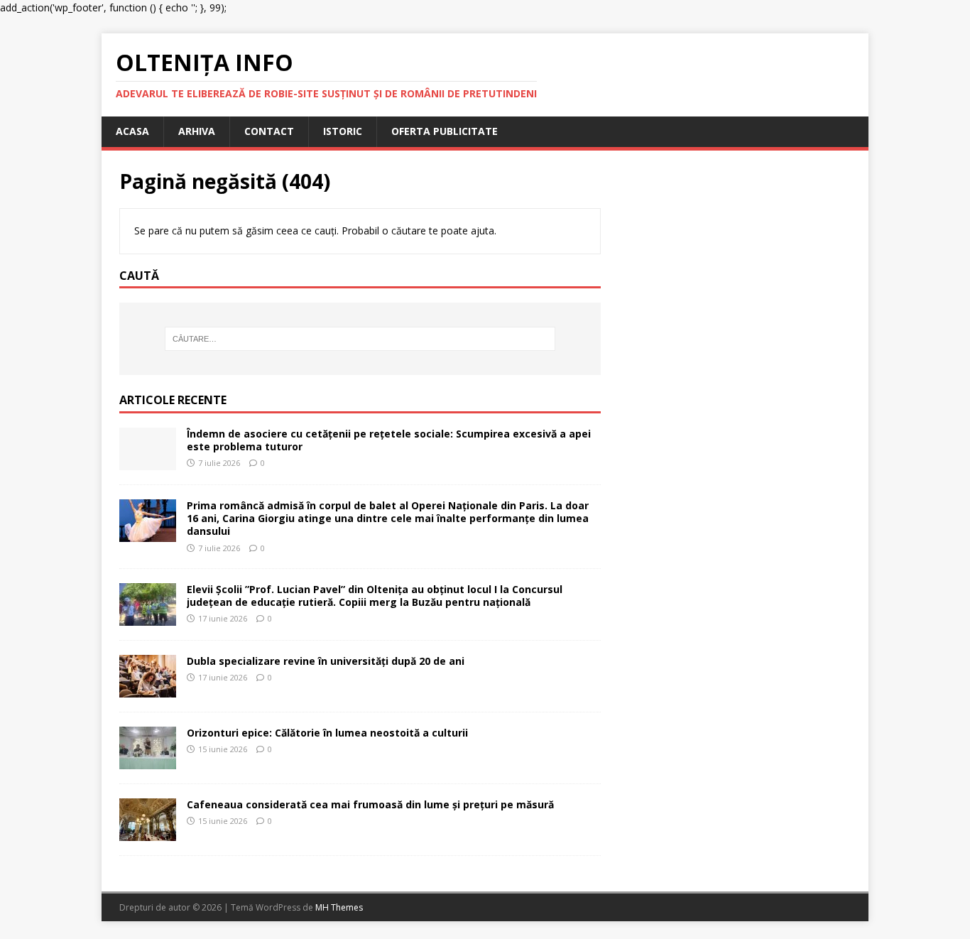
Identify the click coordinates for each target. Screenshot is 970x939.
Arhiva (196, 131)
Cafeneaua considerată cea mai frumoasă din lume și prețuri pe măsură (370, 804)
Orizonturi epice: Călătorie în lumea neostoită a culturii (327, 732)
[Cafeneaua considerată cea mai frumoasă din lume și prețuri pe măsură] (147, 833)
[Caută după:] (360, 339)
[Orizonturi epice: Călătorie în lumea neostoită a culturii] (147, 761)
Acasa (132, 131)
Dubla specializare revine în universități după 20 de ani (325, 661)
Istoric (342, 131)
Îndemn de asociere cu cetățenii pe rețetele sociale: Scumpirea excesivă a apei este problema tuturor (389, 440)
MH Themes (339, 907)
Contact (269, 131)
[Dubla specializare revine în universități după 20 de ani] (147, 689)
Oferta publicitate (444, 131)
